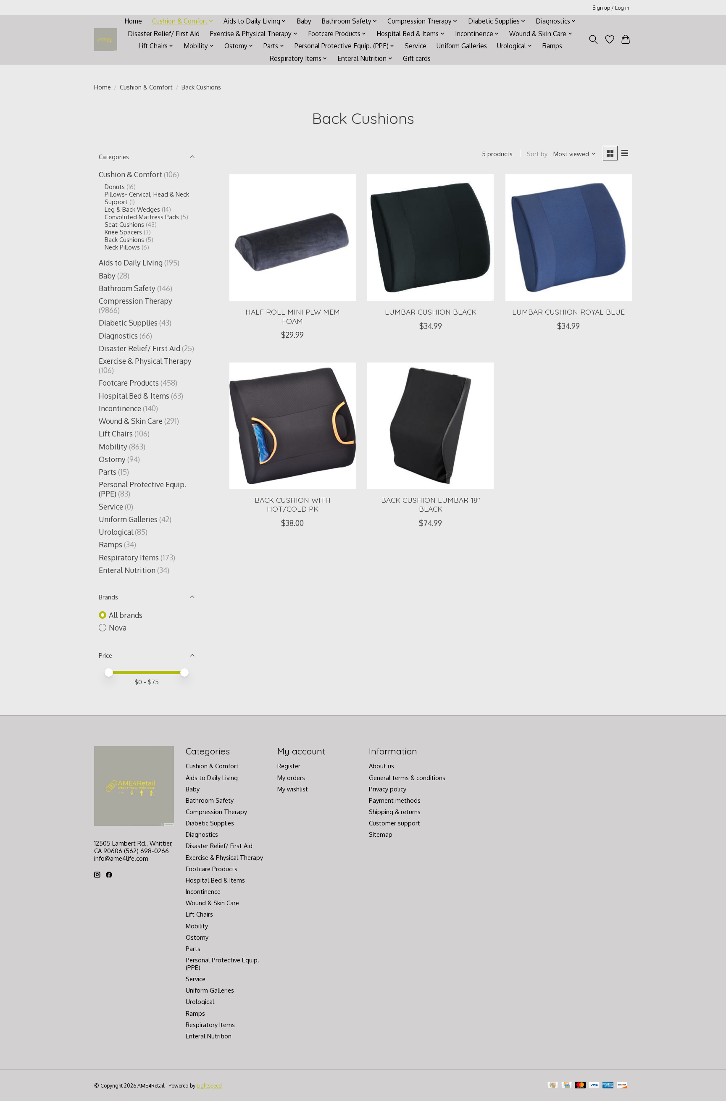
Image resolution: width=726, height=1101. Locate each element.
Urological (116, 531)
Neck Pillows (122, 247)
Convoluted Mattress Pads (142, 217)
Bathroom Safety (127, 288)
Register (288, 766)
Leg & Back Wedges (132, 209)
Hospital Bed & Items (134, 395)
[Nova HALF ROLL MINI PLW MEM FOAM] (292, 237)
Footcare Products (129, 382)
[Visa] (594, 1086)
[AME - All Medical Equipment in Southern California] (105, 39)
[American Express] (607, 1086)
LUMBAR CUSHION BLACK (430, 311)
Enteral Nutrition (127, 570)
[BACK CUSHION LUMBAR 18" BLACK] (430, 426)
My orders (291, 777)
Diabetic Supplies (128, 322)
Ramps (552, 46)
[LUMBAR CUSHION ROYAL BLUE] (568, 237)
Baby (304, 21)
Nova (117, 627)
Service (415, 46)
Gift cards (417, 58)
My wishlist (292, 789)
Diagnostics (118, 335)
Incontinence (120, 408)
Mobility (113, 446)
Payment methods (395, 800)
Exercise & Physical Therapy (145, 360)
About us (381, 766)
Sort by (537, 154)
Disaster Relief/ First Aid (164, 33)
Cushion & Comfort (146, 87)
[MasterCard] (580, 1086)
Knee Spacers (123, 232)
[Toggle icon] (593, 39)
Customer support (394, 823)
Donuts (115, 186)
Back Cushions (124, 239)
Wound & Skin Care (131, 421)
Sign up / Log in (610, 7)
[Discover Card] (622, 1086)
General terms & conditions (407, 777)
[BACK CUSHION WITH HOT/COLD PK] (292, 426)
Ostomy (112, 459)
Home (133, 21)
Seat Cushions (124, 224)
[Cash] (552, 1086)
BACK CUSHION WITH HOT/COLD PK (293, 504)
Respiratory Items (129, 557)
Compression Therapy (135, 300)
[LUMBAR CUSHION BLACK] (430, 237)
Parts (107, 471)
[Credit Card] (566, 1086)
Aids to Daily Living (131, 262)
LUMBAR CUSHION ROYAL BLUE (568, 311)
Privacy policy (387, 789)
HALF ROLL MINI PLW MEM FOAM (292, 316)
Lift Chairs (116, 433)
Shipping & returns (395, 811)
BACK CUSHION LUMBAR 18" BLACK (430, 504)
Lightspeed (209, 1085)
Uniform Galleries (462, 46)
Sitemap (380, 834)
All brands (125, 615)
